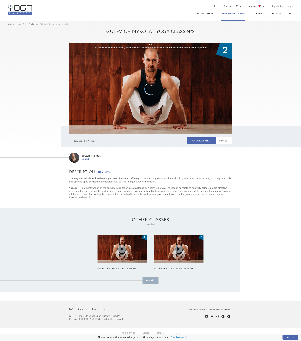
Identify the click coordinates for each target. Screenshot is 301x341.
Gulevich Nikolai (91, 156)
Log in (290, 6)
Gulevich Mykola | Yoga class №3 (173, 269)
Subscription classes (233, 14)
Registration (278, 6)
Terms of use (99, 309)
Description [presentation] (82, 172)
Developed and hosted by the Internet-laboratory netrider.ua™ (210, 309)
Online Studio (28, 24)
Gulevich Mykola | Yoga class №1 (117, 269)
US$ (230, 6)
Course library (204, 14)
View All (149, 280)
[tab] (82, 172)
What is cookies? (179, 337)
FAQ (291, 14)
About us (82, 309)
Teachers (258, 14)
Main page (12, 24)
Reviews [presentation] (106, 172)
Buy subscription (201, 141)
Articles (276, 14)
